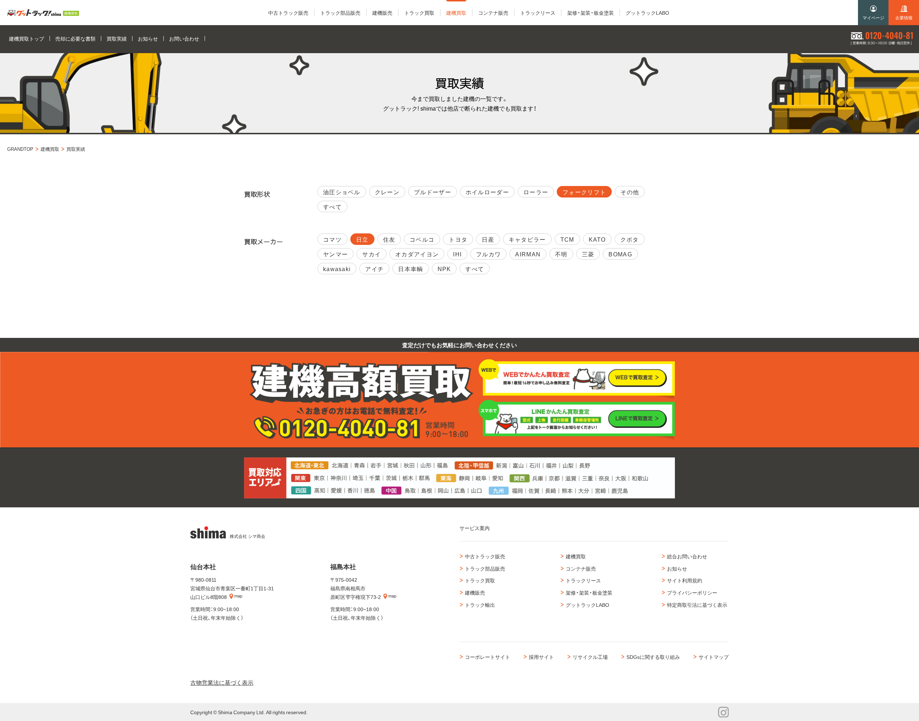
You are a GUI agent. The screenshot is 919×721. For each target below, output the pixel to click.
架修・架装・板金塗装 (589, 592)
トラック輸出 (480, 604)
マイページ (873, 17)
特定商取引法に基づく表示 (697, 604)
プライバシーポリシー (692, 592)
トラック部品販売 (485, 568)
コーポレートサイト (487, 656)
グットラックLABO (587, 604)
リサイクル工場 (590, 656)
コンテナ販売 (581, 568)
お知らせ (677, 568)
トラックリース (583, 580)
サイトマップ (714, 656)
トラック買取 (480, 580)
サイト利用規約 (684, 580)
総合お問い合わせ (687, 556)
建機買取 (576, 556)
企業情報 (904, 17)
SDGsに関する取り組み (653, 656)
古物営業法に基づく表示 (221, 682)
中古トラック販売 (485, 556)
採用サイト (541, 656)
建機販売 (475, 592)
